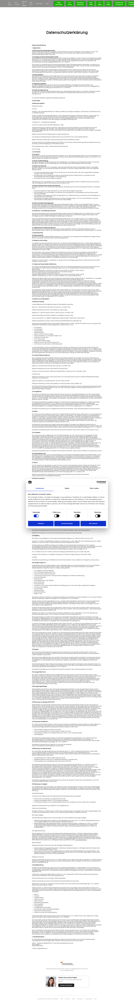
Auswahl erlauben (67, 523)
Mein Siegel (91, 3)
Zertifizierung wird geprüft (119, 3)
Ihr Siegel (99, 3)
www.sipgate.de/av (81, 840)
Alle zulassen (93, 523)
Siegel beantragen (58, 3)
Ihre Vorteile (17, 3)
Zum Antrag (69, 3)
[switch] (56, 515)
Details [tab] (67, 488)
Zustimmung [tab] (40, 488)
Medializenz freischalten (80, 3)
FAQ (95, 998)
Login (47, 3)
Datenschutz (89, 998)
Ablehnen (41, 523)
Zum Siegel (108, 3)
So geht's (10, 3)
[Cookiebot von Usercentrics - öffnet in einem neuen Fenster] (98, 482)
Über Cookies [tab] (94, 488)
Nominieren (39, 3)
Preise (73, 998)
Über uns (31, 3)
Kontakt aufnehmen (66, 985)
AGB (62, 998)
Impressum (80, 998)
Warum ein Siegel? (24, 3)
